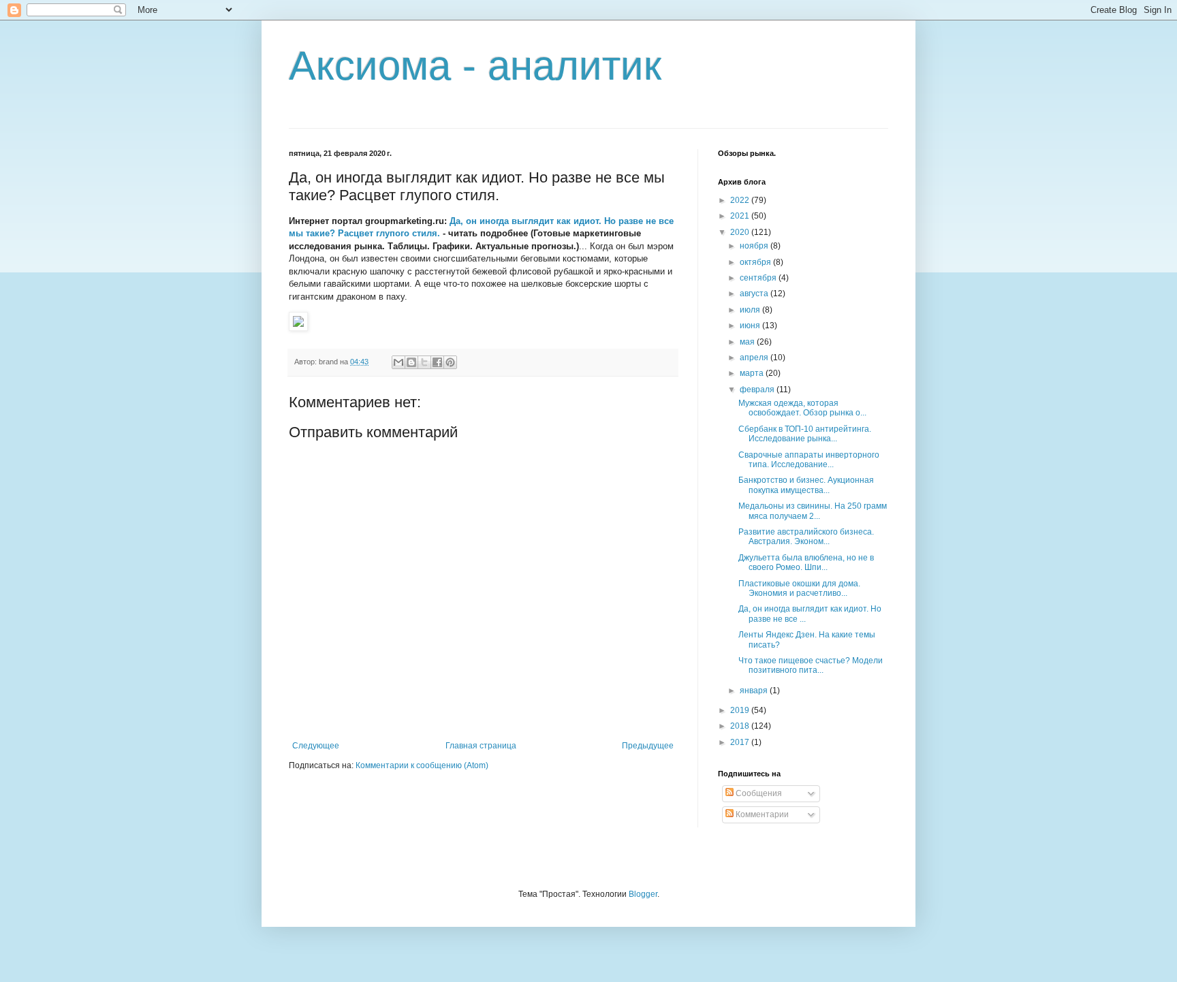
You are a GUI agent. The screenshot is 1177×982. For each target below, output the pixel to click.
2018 (740, 726)
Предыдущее (648, 745)
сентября (759, 278)
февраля (758, 389)
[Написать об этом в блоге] (411, 362)
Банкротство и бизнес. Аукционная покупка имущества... (806, 484)
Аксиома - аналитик (475, 66)
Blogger (643, 894)
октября (756, 262)
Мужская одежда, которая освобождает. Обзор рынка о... (802, 407)
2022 (740, 200)
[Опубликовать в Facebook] (437, 362)
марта (753, 373)
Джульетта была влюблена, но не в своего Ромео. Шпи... (806, 562)
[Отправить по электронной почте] (398, 362)
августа (755, 293)
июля (751, 310)
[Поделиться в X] (424, 362)
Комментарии (761, 814)
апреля (755, 357)
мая (748, 342)
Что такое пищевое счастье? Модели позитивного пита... (810, 665)
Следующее (315, 745)
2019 (740, 710)
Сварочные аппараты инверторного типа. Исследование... (808, 459)
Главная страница (480, 745)
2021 (740, 216)
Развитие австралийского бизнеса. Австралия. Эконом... (806, 536)
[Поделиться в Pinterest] (450, 362)
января (755, 690)
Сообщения (758, 793)
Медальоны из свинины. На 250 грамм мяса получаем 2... (812, 510)
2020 (740, 232)
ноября (755, 246)
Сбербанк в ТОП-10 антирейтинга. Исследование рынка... (804, 433)
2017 (740, 742)
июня (751, 325)
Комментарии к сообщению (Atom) (422, 765)
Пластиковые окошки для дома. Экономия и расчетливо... (799, 588)
